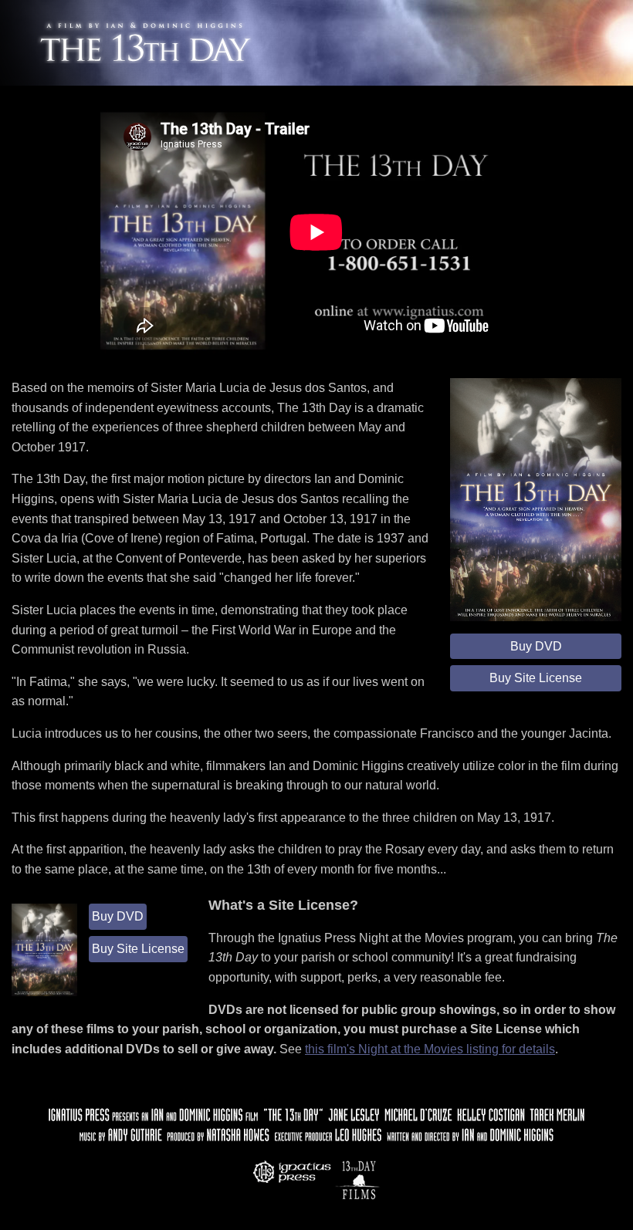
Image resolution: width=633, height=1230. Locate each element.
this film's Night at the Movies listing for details (430, 1049)
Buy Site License (535, 677)
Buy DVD (536, 646)
